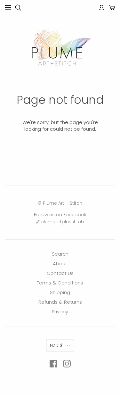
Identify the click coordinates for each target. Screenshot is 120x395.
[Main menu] (8, 7)
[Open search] (18, 7)
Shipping (60, 292)
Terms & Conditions (60, 282)
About (60, 263)
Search (60, 254)
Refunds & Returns (60, 302)
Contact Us (60, 273)
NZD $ (56, 345)
